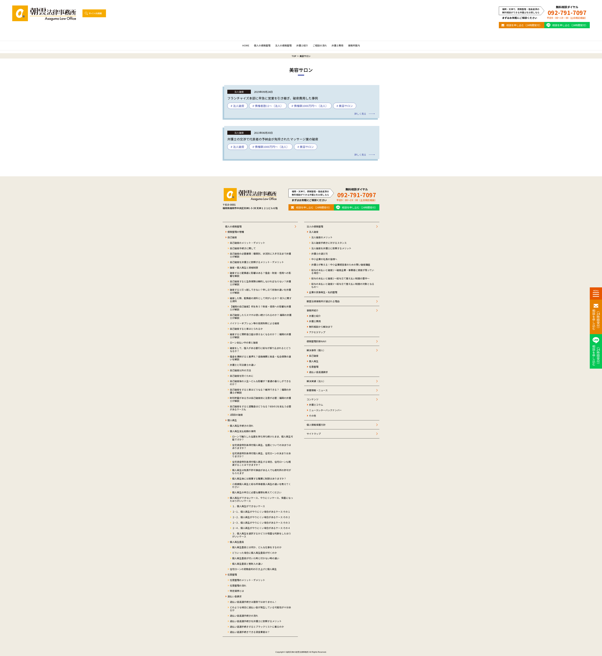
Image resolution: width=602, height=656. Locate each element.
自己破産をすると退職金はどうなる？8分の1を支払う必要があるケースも (260, 408)
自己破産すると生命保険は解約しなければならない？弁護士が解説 (260, 283)
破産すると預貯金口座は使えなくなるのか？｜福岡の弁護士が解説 (260, 336)
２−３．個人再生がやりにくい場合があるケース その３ (261, 522)
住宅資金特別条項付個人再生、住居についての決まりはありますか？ (261, 447)
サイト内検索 (95, 13)
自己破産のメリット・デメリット (247, 242)
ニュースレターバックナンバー (325, 410)
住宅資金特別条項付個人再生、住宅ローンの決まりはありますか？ (261, 455)
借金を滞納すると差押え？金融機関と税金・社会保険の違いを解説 (260, 358)
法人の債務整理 (283, 45)
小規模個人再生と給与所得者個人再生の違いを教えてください (261, 486)
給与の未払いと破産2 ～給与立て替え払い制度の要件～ (340, 278)
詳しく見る (360, 113)
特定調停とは (237, 590)
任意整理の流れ (238, 585)
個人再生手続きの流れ (241, 425)
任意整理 (232, 574)
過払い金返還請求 (318, 372)
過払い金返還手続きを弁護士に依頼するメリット (256, 621)
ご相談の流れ (320, 45)
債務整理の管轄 (235, 231)
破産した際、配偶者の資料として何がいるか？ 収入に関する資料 (260, 300)
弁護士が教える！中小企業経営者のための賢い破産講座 (340, 264)
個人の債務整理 (262, 45)
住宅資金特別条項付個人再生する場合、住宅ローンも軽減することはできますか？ (261, 463)
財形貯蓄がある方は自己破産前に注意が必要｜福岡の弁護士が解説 (260, 400)
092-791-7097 (567, 12)
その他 (312, 415)
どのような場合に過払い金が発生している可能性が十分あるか (260, 609)
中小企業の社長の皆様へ (324, 259)
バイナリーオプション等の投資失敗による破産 (254, 323)
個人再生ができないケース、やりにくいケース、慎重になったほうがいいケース (261, 499)
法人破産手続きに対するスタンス (329, 242)
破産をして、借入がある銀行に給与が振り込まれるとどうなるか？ (260, 350)
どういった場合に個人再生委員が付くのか (254, 552)
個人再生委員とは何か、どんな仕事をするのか (257, 547)
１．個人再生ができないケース (248, 506)
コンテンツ (312, 399)
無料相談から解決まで (321, 326)
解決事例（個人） (316, 350)
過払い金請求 (234, 596)
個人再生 (232, 420)
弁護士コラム (316, 404)
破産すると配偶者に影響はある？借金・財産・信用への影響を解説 (260, 274)
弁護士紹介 (302, 45)
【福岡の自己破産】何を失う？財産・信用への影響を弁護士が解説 (260, 308)
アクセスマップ (317, 332)
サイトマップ (314, 433)
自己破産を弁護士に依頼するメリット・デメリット (257, 262)
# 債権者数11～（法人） (267, 106)
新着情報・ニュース (317, 390)
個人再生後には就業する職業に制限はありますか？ (259, 478)
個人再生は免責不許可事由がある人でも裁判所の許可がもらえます (261, 472)
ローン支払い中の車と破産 (244, 342)
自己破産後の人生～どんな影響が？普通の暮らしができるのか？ (260, 383)
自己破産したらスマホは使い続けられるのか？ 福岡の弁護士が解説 (260, 317)
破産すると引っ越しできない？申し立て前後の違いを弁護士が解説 (260, 291)
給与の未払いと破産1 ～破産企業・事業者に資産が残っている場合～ (342, 272)
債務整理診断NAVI (316, 341)
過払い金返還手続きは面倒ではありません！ (253, 601)
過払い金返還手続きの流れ (244, 615)
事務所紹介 (312, 310)
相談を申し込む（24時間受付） (524, 25)
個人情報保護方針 (316, 424)
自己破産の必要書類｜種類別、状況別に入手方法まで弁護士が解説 (260, 255)
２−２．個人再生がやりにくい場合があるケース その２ (261, 517)
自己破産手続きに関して (243, 248)
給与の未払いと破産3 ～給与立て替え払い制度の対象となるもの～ (342, 285)
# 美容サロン (344, 106)
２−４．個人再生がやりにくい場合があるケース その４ (261, 528)
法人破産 (313, 231)
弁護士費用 (337, 45)
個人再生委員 (237, 542)
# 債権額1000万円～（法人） (309, 106)
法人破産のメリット (322, 237)
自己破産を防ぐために (241, 375)
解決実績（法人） (316, 381)
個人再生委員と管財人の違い (247, 563)
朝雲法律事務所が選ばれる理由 (323, 301)
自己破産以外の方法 (240, 370)
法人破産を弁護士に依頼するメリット (331, 248)
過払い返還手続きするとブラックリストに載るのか (257, 626)
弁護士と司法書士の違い (243, 364)
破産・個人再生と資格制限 (244, 267)
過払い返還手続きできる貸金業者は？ (250, 632)
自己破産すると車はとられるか (246, 328)
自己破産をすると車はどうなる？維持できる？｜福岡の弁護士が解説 (260, 391)
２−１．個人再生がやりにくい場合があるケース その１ (261, 511)
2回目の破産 (236, 414)
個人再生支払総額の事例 (243, 431)
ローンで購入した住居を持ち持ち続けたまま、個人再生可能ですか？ (262, 438)
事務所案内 (354, 45)
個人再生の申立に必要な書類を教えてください (256, 492)
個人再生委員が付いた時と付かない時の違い (255, 558)
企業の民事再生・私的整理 (323, 292)
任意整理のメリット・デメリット (247, 580)
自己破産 (232, 237)
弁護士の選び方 (319, 253)
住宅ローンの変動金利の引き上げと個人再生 (253, 569)
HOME (245, 45)
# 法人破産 (237, 106)
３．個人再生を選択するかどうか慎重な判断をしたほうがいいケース (261, 535)
